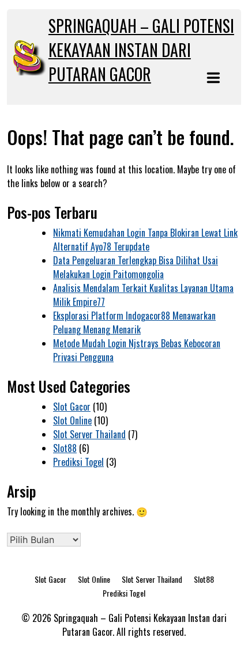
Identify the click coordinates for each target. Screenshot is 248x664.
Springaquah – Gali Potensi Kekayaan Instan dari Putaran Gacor (141, 50)
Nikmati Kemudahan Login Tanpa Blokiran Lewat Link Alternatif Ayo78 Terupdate (145, 239)
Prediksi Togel (78, 462)
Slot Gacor (72, 406)
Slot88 (65, 448)
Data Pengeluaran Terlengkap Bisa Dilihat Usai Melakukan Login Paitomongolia (135, 267)
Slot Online (72, 420)
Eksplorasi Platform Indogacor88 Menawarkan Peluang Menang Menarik (134, 322)
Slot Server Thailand (89, 434)
